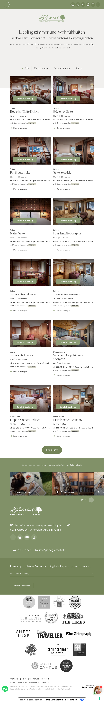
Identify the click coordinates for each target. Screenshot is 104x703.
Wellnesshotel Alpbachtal (47, 686)
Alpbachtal (31, 686)
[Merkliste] (93, 4)
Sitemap (45, 682)
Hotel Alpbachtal (63, 688)
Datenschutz (34, 682)
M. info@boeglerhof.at (49, 550)
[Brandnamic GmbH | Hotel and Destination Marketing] (88, 686)
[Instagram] (20, 537)
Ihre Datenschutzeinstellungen (61, 699)
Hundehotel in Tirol (66, 686)
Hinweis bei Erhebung (31, 699)
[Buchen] (72, 4)
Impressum (22, 682)
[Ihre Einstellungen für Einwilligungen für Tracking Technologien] (99, 698)
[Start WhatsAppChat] (5, 689)
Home (44, 464)
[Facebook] (13, 537)
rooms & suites (54, 464)
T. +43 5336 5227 (20, 550)
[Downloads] (34, 537)
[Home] (52, 18)
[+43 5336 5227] (77, 4)
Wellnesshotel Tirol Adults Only (42, 688)
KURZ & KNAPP (52, 450)
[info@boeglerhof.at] (83, 4)
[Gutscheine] (88, 4)
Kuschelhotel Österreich (19, 688)
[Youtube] (27, 537)
